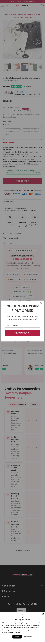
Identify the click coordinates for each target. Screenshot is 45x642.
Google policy (15, 632)
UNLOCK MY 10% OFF (22, 333)
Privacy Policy (6, 632)
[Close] (43, 614)
